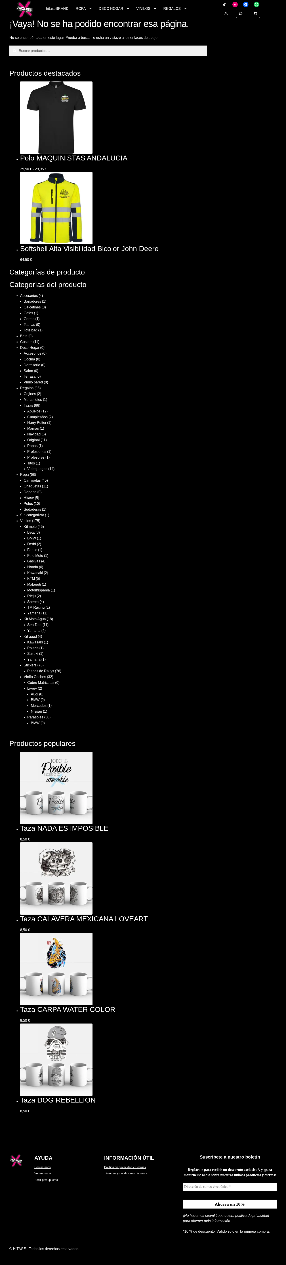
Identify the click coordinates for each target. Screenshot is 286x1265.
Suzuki (32, 653)
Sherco (33, 602)
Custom (26, 342)
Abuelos (33, 411)
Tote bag (30, 330)
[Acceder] (226, 13)
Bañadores (32, 301)
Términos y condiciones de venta (125, 1173)
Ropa (24, 474)
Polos (28, 504)
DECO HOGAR (111, 8)
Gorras (29, 319)
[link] (255, 13)
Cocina (29, 359)
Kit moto (30, 526)
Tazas (28, 405)
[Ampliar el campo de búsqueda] (240, 13)
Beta (23, 336)
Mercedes (38, 705)
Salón (28, 371)
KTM (31, 578)
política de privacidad (252, 1215)
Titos (31, 463)
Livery (32, 688)
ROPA (81, 8)
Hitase (29, 498)
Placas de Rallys (40, 671)
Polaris (32, 648)
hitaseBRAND (57, 8)
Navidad (34, 434)
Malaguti (34, 584)
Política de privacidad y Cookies (125, 1167)
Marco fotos (33, 400)
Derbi (31, 544)
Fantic (32, 550)
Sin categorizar (32, 515)
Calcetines (32, 307)
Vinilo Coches (35, 677)
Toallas (29, 325)
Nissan (36, 711)
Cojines (30, 394)
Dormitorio (32, 365)
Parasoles (35, 717)
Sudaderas (32, 509)
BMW (31, 538)
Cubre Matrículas (40, 683)
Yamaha (33, 613)
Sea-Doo (34, 625)
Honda (32, 567)
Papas (32, 446)
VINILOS (143, 8)
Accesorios (29, 296)
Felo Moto (35, 556)
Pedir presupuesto (46, 1180)
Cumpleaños (37, 417)
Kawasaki (35, 573)
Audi (34, 694)
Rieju (31, 596)
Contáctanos (42, 1167)
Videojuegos (37, 469)
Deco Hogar (29, 348)
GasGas (33, 561)
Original (33, 440)
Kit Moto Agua (35, 619)
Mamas (33, 428)
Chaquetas (32, 486)
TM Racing (36, 607)
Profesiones (36, 452)
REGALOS (172, 8)
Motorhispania (38, 590)
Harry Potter (36, 422)
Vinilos (25, 521)
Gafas (28, 313)
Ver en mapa (42, 1173)
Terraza (30, 376)
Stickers (30, 665)
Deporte (30, 492)
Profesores (35, 457)
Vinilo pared (33, 382)
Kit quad (30, 636)
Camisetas (32, 480)
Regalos (27, 388)
